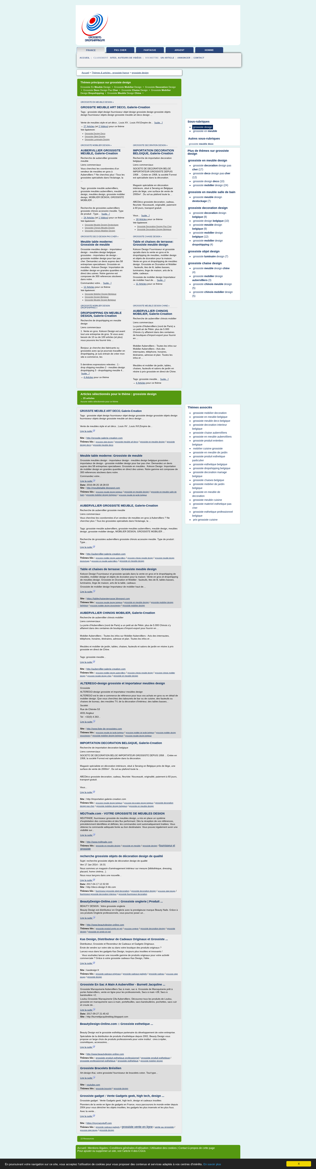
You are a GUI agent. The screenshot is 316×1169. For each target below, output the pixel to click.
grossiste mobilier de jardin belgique (140, 733)
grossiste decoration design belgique (154, 229)
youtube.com (93, 1084)
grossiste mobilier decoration (210, 413)
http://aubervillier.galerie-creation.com (106, 554)
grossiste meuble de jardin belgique (133, 495)
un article (167, 58)
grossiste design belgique (97, 297)
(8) (209, 215)
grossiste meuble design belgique (100, 300)
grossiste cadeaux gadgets (135, 974)
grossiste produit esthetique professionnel (117, 1057)
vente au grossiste (164, 1127)
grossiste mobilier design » (96, 145)
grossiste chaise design (205, 263)
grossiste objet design (95, 136)
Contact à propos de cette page (196, 1148)
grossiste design (150, 846)
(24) (210, 185)
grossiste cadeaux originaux (108, 974)
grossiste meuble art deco (126, 442)
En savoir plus (212, 1164)
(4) (207, 242)
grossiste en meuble (131, 846)
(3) (207, 278)
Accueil (85, 58)
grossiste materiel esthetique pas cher (211, 505)
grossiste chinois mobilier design (100, 231)
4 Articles (88, 377)
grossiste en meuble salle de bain (211, 192)
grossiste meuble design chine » (151, 306)
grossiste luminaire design (97, 139)
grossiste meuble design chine (99, 676)
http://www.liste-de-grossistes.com (104, 728)
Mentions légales (98, 1148)
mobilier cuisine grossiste (208, 448)
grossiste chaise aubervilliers (210, 432)
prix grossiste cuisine (205, 519)
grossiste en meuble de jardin (210, 452)
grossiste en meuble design (152, 442)
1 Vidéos (103, 217)
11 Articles (141, 284)
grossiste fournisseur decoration (132, 894)
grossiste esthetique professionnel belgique (212, 513)
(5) (212, 286)
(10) (208, 181)
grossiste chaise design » (147, 236)
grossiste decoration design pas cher (154, 226)
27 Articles (89, 126)
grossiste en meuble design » (97, 102)
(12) (211, 175)
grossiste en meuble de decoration (206, 494)
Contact (199, 58)
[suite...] (158, 122)
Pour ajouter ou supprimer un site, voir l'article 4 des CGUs (111, 1151)
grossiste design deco (95, 133)
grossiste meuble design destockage (101, 225)
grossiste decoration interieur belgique (209, 426)
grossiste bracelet (104, 1088)
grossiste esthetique (128, 1060)
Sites (113, 58)
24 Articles (89, 217)
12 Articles (89, 287)
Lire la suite (86, 431)
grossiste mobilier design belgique (100, 294)
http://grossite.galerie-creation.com (104, 438)
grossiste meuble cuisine (207, 500)
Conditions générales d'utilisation (129, 1148)
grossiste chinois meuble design (100, 228)
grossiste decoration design (143, 891)
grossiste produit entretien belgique (207, 442)
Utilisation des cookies (163, 1148)
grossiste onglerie (131, 929)
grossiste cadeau (156, 974)
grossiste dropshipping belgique (211, 468)
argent (179, 50)
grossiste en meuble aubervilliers (104, 561)
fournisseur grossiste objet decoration (112, 891)
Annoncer (183, 58)
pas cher (120, 50)
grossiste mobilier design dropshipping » (95, 307)
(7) (207, 199)
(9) (207, 226)
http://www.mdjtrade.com (99, 842)
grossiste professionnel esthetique (98, 1060)
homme (209, 50)
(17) (211, 167)
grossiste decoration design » (150, 145)
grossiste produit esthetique (155, 1057)
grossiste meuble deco (103, 445)
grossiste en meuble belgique (210, 416)
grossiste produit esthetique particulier (208, 458)
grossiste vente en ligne (137, 1126)
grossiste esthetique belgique (210, 464)
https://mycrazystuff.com (99, 1123)
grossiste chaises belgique (208, 480)
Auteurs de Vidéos (130, 58)
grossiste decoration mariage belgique (209, 474)
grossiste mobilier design (133, 605)
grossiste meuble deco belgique (211, 420)
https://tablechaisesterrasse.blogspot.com (108, 598)
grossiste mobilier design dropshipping (105, 606)
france (91, 50)
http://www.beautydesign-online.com (105, 924)
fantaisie (150, 50)
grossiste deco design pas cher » (99, 236)
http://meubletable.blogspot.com (103, 487)
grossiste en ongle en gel (99, 932)
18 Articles (141, 219)
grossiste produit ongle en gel (109, 928)
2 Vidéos (103, 126)
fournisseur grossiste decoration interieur (98, 894)
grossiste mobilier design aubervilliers (110, 558)
